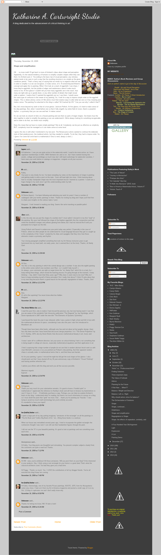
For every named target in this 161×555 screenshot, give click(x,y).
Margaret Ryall (115, 316)
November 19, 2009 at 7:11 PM (32, 451)
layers (23, 149)
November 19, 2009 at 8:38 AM (32, 208)
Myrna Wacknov (115, 322)
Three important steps (120, 375)
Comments (115, 227)
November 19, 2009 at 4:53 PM (32, 435)
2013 (112, 455)
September (116, 359)
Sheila (112, 330)
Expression (116, 431)
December (116, 441)
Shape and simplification (120, 413)
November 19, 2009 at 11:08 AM (33, 253)
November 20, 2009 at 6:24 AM (32, 507)
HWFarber (113, 311)
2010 (112, 445)
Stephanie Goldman (117, 336)
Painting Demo (117, 437)
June (114, 356)
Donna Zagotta (115, 308)
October (115, 362)
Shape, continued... (119, 407)
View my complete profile (117, 67)
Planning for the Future (120, 384)
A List (114, 434)
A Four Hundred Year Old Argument (124, 425)
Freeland (111, 95)
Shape (114, 404)
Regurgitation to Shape (120, 416)
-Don (23, 215)
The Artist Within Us (29, 308)
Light (113, 428)
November (116, 366)
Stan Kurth (113, 333)
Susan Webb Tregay (117, 338)
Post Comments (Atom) (32, 527)
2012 (112, 452)
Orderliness (116, 410)
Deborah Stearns (116, 302)
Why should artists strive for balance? (125, 397)
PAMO (112, 325)
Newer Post (20, 522)
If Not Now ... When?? (120, 388)
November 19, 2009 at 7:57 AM (32, 185)
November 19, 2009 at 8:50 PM (32, 493)
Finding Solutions (118, 372)
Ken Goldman (114, 313)
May (114, 353)
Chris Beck (114, 297)
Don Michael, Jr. (115, 305)
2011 (112, 449)
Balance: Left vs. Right (120, 394)
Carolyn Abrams (115, 288)
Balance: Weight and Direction (123, 391)
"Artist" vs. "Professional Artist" (123, 368)
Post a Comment (25, 512)
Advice (114, 381)
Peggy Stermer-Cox (117, 327)
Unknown (25, 192)
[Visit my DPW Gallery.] (120, 132)
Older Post (95, 522)
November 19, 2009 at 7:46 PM (32, 475)
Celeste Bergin (115, 294)
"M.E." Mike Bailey (116, 285)
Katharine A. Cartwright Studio (56, 16)
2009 (112, 350)
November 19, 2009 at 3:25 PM (32, 405)
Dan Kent (113, 299)
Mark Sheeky (114, 319)
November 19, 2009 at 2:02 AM (32, 162)
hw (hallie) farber (27, 412)
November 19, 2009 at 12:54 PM (33, 376)
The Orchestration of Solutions (123, 400)
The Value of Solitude (119, 378)
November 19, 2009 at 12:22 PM (33, 301)
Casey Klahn (114, 291)
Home (58, 522)
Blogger (90, 548)
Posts (113, 224)
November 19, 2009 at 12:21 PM (33, 283)
